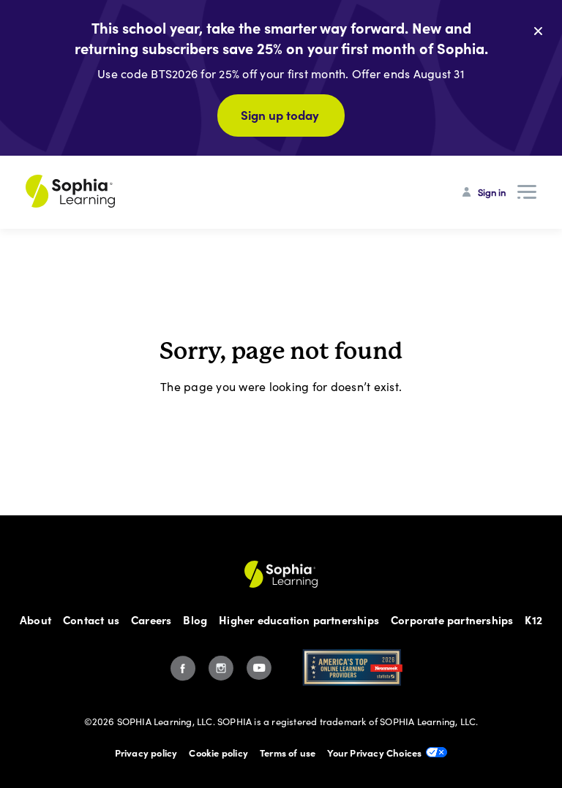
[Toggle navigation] (526, 192)
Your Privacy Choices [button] (374, 752)
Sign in (492, 192)
